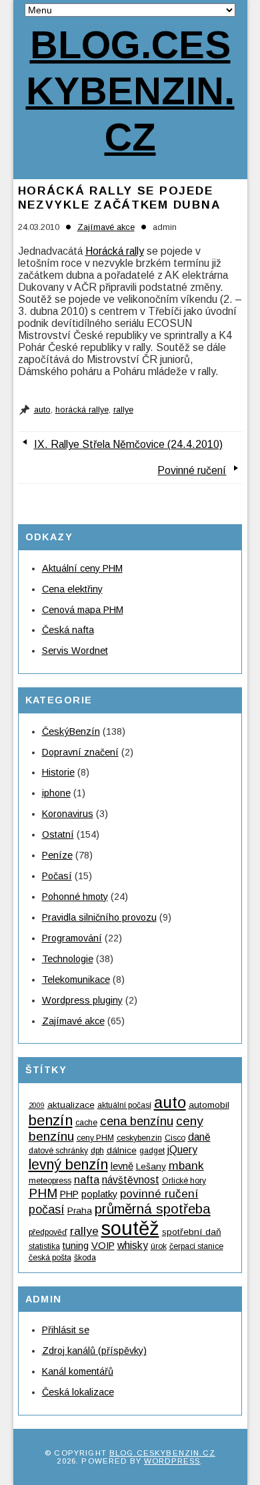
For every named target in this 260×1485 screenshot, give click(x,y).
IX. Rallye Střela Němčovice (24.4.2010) (128, 444)
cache (86, 1122)
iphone (56, 793)
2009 (37, 1105)
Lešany (151, 1166)
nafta (86, 1179)
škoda (85, 1257)
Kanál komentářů (77, 1371)
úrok (159, 1246)
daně (199, 1137)
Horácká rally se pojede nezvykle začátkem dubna (119, 197)
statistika (44, 1246)
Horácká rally (114, 251)
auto (42, 410)
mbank (186, 1165)
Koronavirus (67, 813)
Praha (79, 1211)
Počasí (57, 876)
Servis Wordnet (75, 650)
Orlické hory (184, 1180)
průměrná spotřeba (153, 1208)
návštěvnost (130, 1179)
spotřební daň (191, 1232)
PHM (43, 1193)
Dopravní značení (80, 752)
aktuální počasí (124, 1105)
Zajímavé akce (106, 227)
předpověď (48, 1232)
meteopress (50, 1180)
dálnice (122, 1150)
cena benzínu (136, 1121)
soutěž (130, 1228)
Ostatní (58, 834)
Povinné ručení (191, 470)
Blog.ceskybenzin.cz (130, 90)
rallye (123, 410)
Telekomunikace (76, 979)
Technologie (67, 958)
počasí (47, 1209)
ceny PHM (95, 1138)
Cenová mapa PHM (82, 609)
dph (97, 1150)
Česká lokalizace (78, 1392)
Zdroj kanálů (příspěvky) (94, 1350)
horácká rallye (82, 410)
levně (122, 1166)
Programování (72, 938)
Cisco (175, 1138)
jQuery (182, 1149)
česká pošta (50, 1257)
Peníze (57, 855)
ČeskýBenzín (71, 731)
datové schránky (58, 1150)
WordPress (172, 1461)
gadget (152, 1150)
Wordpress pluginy (82, 1000)
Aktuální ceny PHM (82, 568)
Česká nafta (68, 629)
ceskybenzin (139, 1138)
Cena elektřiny (72, 589)
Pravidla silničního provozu (99, 917)
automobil (209, 1105)
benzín (51, 1120)
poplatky (99, 1194)
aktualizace (71, 1105)
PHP (69, 1194)
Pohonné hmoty (75, 896)
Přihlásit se (65, 1330)
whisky (132, 1245)
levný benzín (68, 1164)
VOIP (103, 1245)
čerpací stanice (196, 1246)
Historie (58, 772)
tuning (76, 1245)
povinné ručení (159, 1193)
